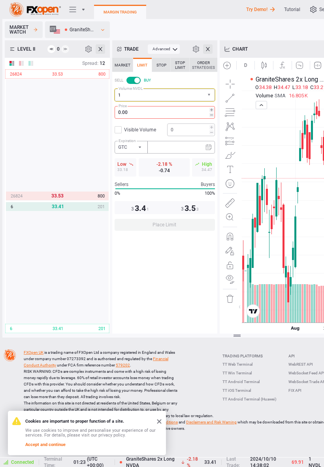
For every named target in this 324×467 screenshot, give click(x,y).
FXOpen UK (33, 352)
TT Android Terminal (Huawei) (249, 399)
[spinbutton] (165, 112)
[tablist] (164, 146)
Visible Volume (140, 130)
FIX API (294, 390)
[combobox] (165, 95)
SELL (119, 80)
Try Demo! (256, 9)
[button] (210, 95)
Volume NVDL (131, 88)
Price (123, 106)
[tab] (122, 65)
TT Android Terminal (241, 382)
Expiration (127, 141)
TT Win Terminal (237, 373)
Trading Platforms (242, 356)
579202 (123, 365)
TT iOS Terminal (236, 390)
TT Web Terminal (237, 364)
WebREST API (300, 364)
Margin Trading (120, 12)
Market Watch (18, 30)
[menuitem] (164, 49)
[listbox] (77, 29)
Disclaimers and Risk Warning (211, 422)
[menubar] (164, 49)
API (291, 356)
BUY (147, 80)
